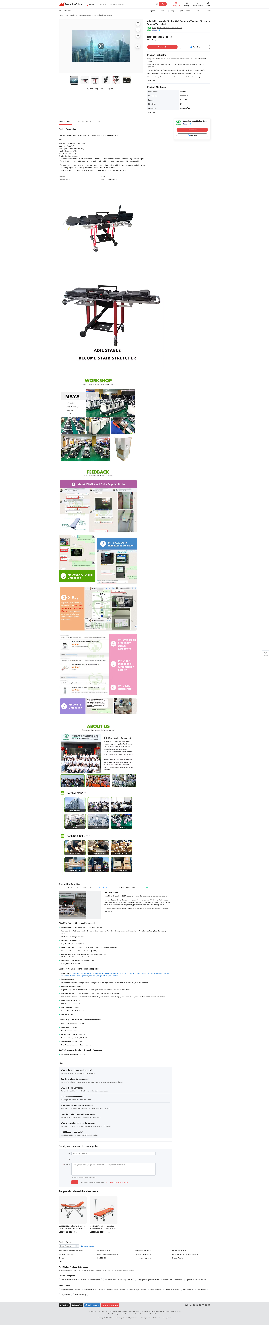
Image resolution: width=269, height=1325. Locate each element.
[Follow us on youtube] (203, 1305)
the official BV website (107, 888)
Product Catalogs (88, 1246)
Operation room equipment (143, 1258)
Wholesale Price (146, 1311)
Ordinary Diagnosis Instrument (107, 1254)
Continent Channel (159, 1311)
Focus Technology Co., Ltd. (120, 1318)
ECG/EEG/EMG (102, 1258)
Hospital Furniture (111, 976)
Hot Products (92, 1311)
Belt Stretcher (201, 1290)
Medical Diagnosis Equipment (90, 1280)
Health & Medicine (71, 15)
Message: (67, 1165)
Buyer (162, 11)
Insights (179, 1311)
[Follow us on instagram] (200, 1305)
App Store (64, 1305)
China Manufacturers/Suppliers (118, 1311)
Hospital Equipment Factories (70, 1290)
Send (74, 1182)
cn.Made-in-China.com (154, 1314)
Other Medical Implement (69, 1280)
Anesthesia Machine (155, 973)
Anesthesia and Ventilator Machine (70, 1250)
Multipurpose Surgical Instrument (148, 1280)
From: (68, 1154)
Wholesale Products (134, 1311)
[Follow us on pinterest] (206, 1305)
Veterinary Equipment (66, 1254)
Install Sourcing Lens (111, 1305)
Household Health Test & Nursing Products (119, 1280)
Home (61, 15)
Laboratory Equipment (97, 976)
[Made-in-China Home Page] (70, 4)
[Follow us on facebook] (194, 1305)
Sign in (208, 6)
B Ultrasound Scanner (111, 973)
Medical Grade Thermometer (172, 1280)
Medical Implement (85, 15)
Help (172, 11)
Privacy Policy (167, 1318)
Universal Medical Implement (103, 15)
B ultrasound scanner (104, 1250)
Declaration (156, 1318)
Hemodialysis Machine (128, 973)
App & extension (184, 11)
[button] (157, 4)
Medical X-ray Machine (95, 973)
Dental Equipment (82, 976)
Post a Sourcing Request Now (117, 1182)
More (61, 1299)
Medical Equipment (80, 973)
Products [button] (92, 4)
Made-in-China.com (125, 1314)
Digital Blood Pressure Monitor (196, 1280)
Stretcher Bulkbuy (80, 1295)
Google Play (77, 1305)
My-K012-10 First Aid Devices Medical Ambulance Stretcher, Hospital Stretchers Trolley (103, 1228)
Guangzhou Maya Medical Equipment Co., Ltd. (167, 28)
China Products (102, 1311)
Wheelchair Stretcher (172, 1290)
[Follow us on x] (197, 1305)
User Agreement (145, 1318)
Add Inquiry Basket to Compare (101, 88)
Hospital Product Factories (116, 1290)
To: (69, 1159)
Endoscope (62, 1258)
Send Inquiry (162, 47)
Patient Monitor (141, 973)
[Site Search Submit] (163, 4)
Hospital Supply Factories (137, 1290)
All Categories (66, 11)
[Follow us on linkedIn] (209, 1305)
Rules (209, 11)
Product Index (170, 1311)
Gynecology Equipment (142, 1254)
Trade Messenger (92, 1305)
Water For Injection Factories (93, 1290)
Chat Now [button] (196, 47)
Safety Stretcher (155, 1290)
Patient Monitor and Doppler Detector (184, 1254)
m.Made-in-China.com (139, 1314)
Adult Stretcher (188, 1290)
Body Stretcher (65, 1295)
